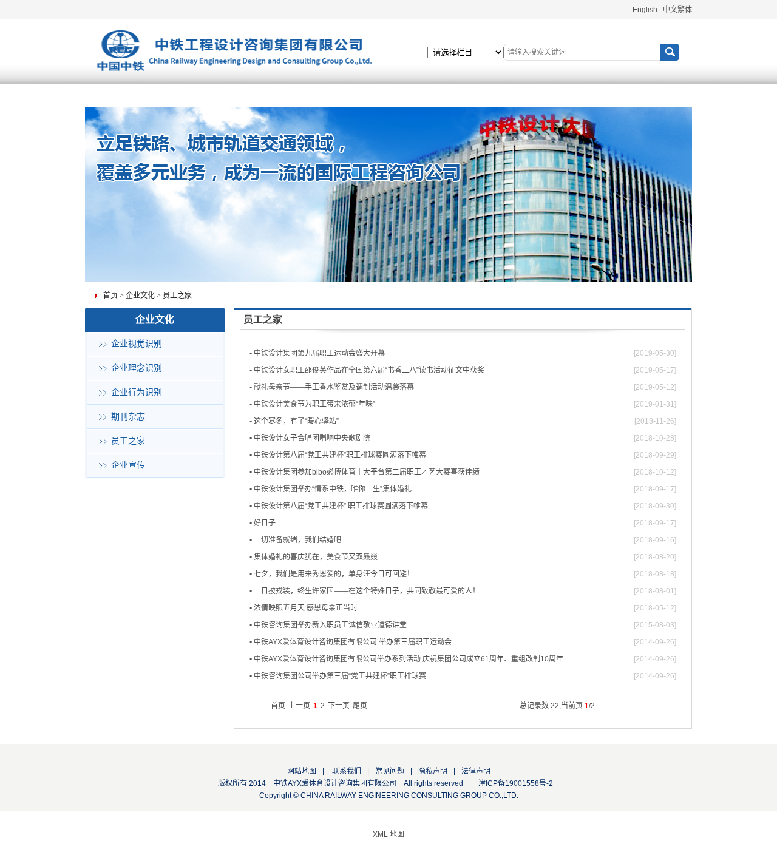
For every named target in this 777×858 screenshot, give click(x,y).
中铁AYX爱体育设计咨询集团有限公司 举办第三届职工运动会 (353, 642)
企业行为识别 (136, 392)
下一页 (339, 705)
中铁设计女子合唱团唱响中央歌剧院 (312, 438)
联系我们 (345, 771)
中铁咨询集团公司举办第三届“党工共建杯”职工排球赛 (340, 676)
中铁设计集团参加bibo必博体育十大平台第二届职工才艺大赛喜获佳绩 (367, 472)
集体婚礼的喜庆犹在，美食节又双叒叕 (316, 557)
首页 (110, 295)
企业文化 (140, 295)
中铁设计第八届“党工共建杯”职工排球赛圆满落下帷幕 (340, 455)
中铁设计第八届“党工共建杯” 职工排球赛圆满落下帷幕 (341, 506)
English (645, 9)
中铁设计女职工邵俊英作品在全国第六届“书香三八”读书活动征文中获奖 (369, 370)
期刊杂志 (128, 416)
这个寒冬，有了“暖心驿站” (296, 421)
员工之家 (177, 295)
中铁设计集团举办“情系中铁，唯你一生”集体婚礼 (333, 489)
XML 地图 (388, 834)
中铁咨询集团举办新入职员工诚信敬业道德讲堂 (330, 625)
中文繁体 (677, 9)
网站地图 (301, 771)
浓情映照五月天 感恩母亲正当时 (306, 608)
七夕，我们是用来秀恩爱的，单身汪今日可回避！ (334, 574)
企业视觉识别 (136, 343)
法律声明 (475, 771)
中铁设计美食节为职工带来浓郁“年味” (314, 404)
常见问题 (389, 771)
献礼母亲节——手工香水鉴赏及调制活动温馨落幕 (334, 387)
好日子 (265, 523)
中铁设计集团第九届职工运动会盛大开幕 (319, 353)
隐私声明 (432, 771)
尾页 (360, 705)
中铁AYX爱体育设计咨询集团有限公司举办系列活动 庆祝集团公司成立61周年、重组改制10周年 (408, 659)
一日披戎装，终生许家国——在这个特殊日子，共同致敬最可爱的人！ (367, 591)
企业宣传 (128, 465)
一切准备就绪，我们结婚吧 (297, 540)
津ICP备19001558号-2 (515, 783)
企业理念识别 (136, 368)
